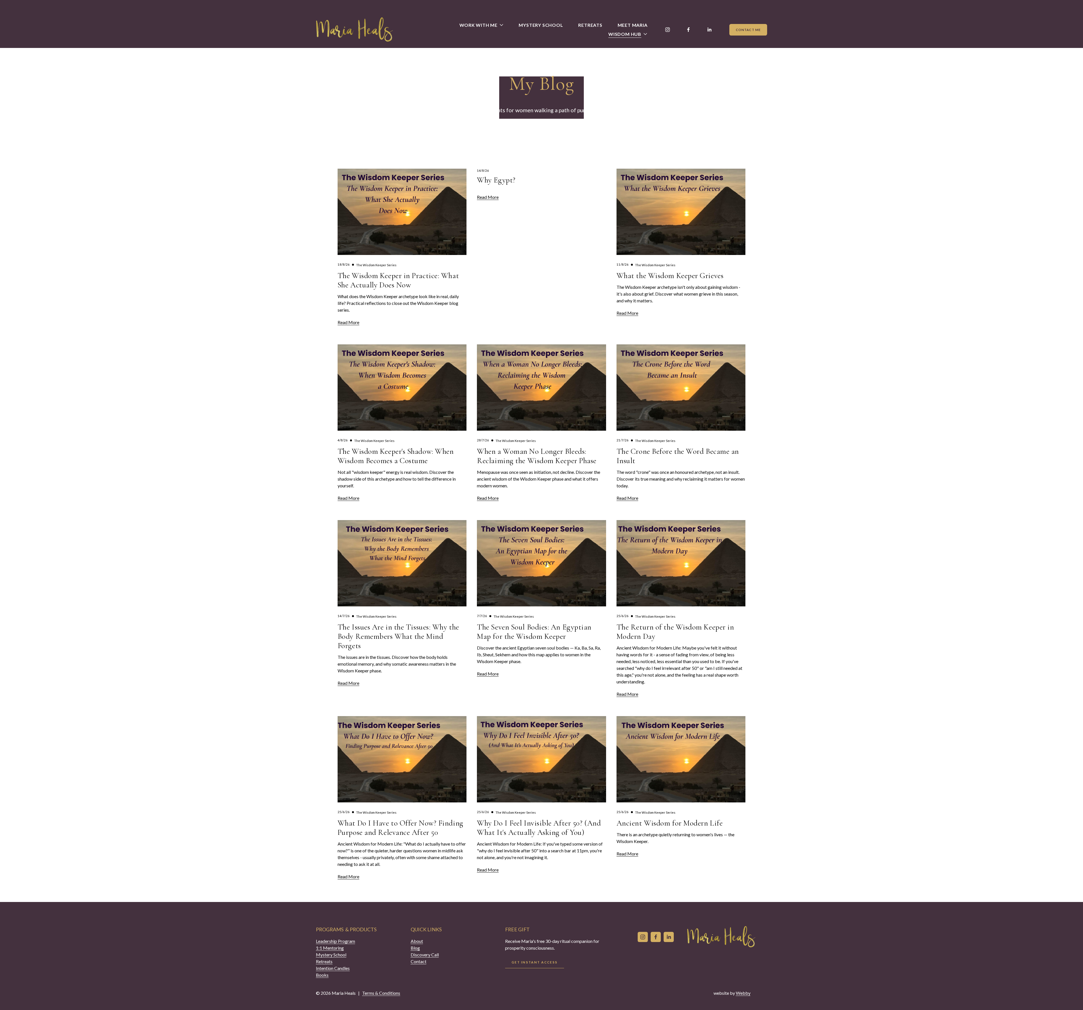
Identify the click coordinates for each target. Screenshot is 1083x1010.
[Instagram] (667, 29)
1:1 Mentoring (330, 947)
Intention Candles (333, 968)
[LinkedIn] (709, 29)
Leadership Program (335, 941)
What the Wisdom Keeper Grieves (670, 275)
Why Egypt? (496, 180)
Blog (415, 947)
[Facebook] (688, 29)
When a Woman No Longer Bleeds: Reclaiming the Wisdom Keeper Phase (536, 456)
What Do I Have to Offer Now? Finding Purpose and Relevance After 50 (400, 827)
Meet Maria (633, 25)
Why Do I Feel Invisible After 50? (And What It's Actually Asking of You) (539, 827)
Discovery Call (425, 954)
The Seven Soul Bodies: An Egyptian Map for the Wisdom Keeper (534, 631)
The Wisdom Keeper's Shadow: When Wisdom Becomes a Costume (396, 456)
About (417, 941)
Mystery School (541, 25)
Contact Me (748, 30)
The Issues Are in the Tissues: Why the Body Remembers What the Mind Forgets (398, 636)
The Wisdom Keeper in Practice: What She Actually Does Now (398, 280)
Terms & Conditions (381, 993)
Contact (418, 961)
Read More (348, 322)
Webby (743, 993)
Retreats (590, 25)
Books (322, 975)
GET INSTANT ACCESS (535, 962)
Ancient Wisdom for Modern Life (670, 823)
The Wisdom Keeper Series (376, 265)
